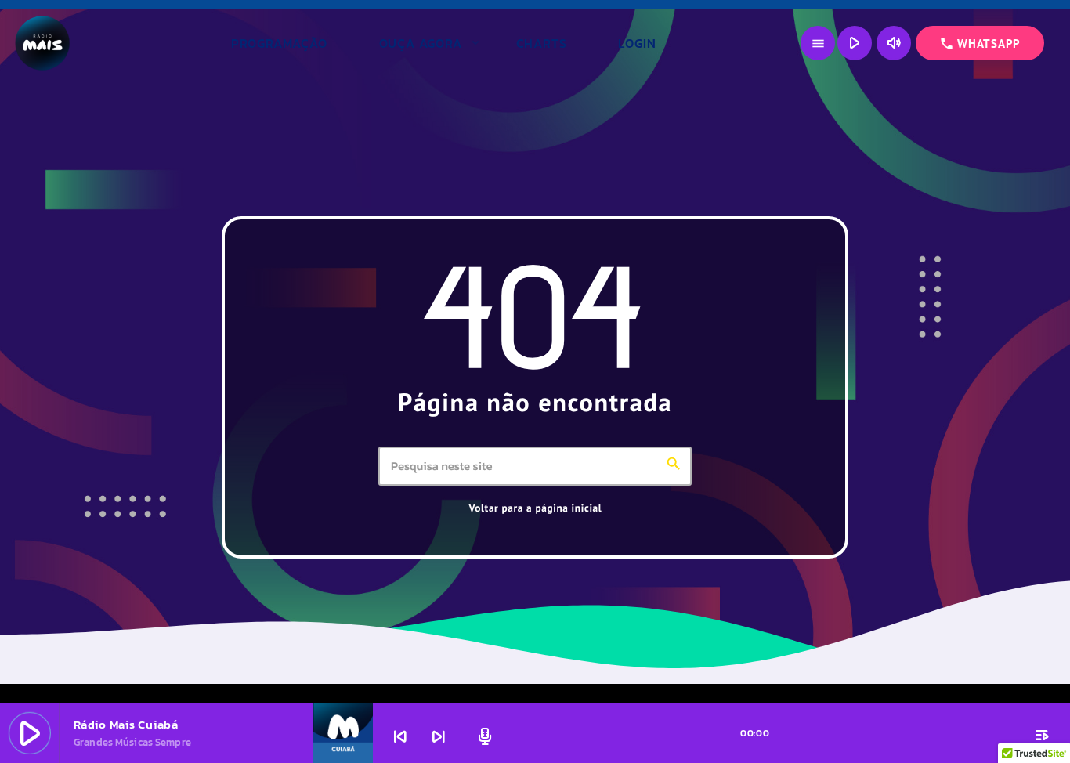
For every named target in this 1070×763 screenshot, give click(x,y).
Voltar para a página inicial (535, 508)
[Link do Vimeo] (110, 43)
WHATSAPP (980, 43)
